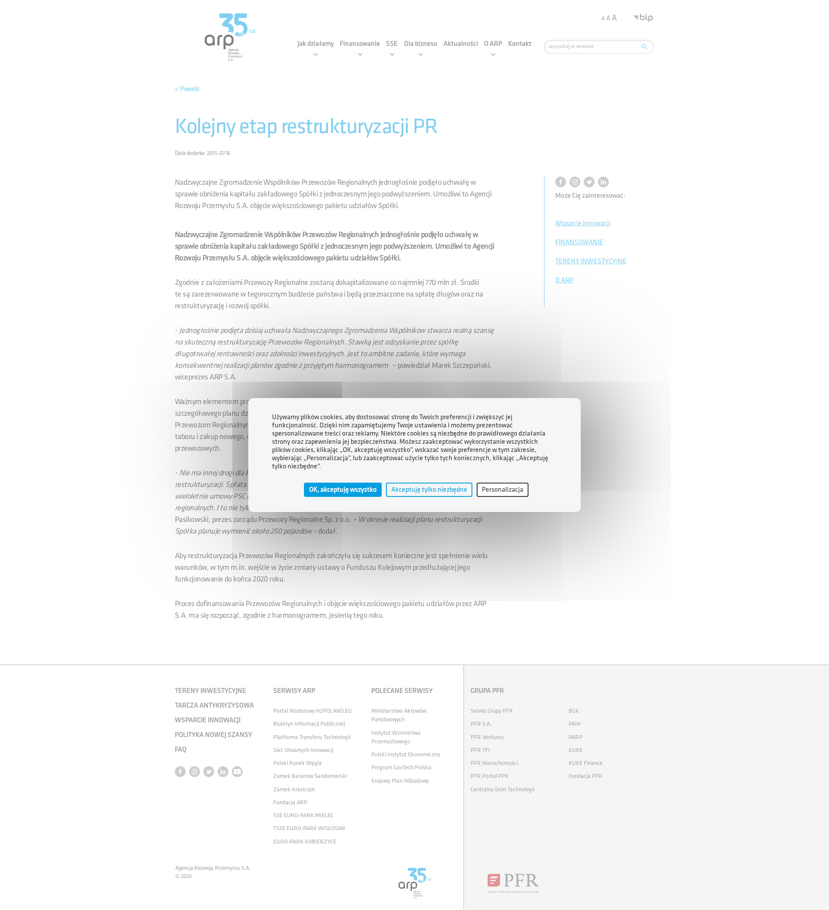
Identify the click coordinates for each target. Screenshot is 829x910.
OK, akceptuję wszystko (343, 490)
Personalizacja (502, 490)
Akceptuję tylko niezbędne (429, 490)
